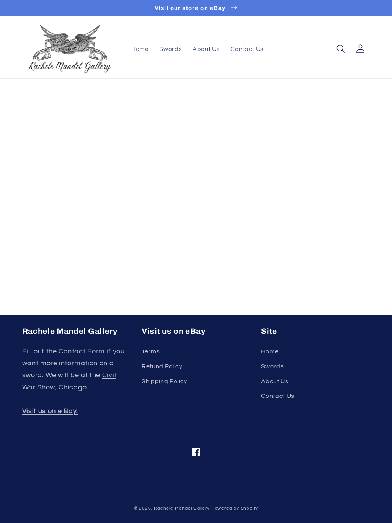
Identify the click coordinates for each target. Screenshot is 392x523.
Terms (151, 351)
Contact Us (277, 396)
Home (270, 351)
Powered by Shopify (234, 508)
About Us (275, 381)
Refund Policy (162, 366)
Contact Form (82, 351)
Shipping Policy (164, 381)
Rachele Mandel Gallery (182, 508)
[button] (341, 49)
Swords (272, 366)
